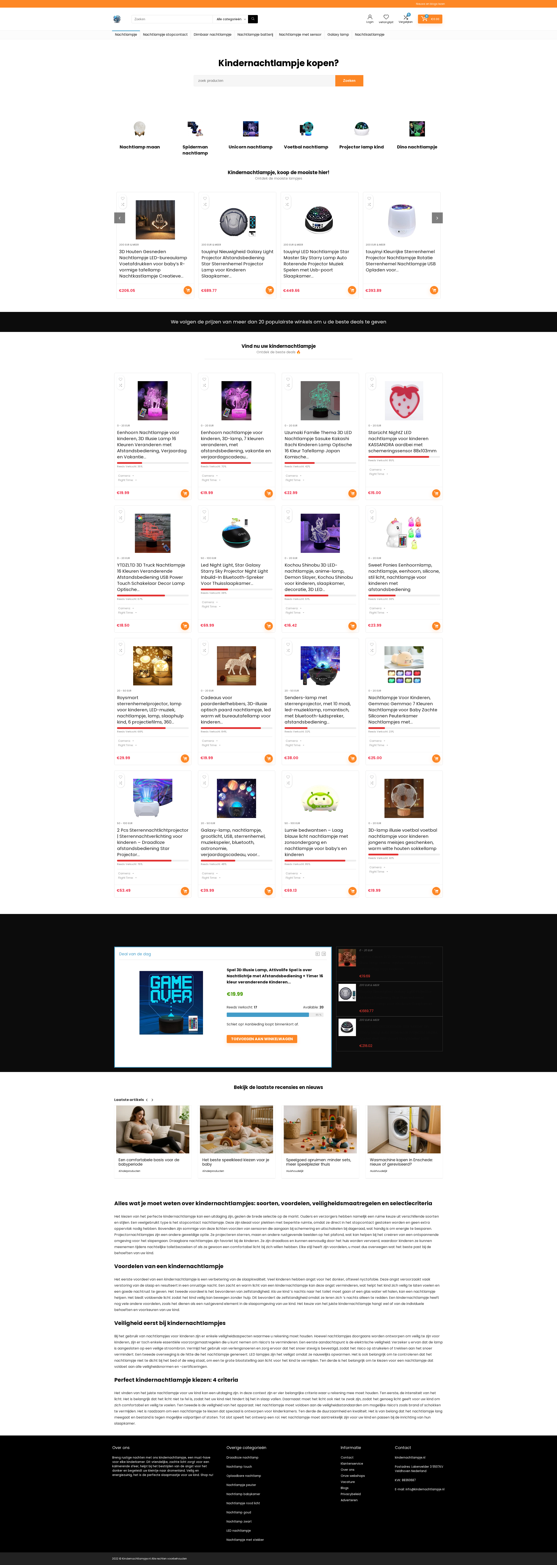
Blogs (345, 1488)
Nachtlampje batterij (255, 34)
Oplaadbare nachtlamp (243, 1476)
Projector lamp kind (361, 147)
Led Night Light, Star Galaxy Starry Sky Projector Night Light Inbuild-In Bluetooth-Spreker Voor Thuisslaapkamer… (234, 574)
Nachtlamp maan (140, 147)
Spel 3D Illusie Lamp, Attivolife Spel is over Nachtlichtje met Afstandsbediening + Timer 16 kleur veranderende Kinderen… (275, 976)
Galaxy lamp (338, 34)
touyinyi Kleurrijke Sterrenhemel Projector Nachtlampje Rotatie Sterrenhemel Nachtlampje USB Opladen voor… (319, 261)
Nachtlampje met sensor (300, 34)
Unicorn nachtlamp (251, 147)
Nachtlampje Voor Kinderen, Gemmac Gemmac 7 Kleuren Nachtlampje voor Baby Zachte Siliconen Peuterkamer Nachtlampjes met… (402, 710)
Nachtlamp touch (239, 1467)
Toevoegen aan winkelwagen (188, 290)
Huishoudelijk (294, 1171)
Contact (347, 1457)
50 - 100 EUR (208, 558)
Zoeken (349, 80)
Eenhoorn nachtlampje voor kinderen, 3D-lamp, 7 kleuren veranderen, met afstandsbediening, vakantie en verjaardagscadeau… (236, 444)
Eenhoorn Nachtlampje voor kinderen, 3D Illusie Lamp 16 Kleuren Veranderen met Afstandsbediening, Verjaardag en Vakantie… (152, 444)
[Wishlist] (386, 17)
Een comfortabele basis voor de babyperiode (149, 1162)
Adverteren (349, 1500)
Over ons (347, 1469)
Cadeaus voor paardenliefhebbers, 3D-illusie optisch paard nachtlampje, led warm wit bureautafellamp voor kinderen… (236, 710)
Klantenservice (352, 1463)
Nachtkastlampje (369, 34)
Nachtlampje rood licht (243, 1503)
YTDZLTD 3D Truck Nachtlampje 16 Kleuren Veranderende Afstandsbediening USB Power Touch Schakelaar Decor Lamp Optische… (151, 577)
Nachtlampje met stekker (245, 1540)
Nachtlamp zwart (239, 1522)
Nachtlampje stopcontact (165, 34)
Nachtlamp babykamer (243, 1494)
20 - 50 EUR (124, 690)
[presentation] (119, 217)
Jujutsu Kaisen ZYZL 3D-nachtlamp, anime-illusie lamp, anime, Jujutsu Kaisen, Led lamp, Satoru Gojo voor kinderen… (396, 962)
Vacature (348, 1482)
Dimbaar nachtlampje (213, 34)
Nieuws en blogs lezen (430, 4)
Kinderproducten (129, 1171)
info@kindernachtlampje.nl (425, 1489)
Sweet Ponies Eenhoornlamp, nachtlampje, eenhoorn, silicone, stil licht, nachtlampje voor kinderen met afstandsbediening (404, 577)
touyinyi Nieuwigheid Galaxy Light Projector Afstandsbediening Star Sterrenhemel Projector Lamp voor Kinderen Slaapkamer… (155, 264)
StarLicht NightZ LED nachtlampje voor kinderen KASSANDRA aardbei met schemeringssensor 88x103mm (402, 441)
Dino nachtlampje (417, 147)
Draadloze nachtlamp (242, 1458)
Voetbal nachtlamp (306, 147)
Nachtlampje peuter (241, 1485)
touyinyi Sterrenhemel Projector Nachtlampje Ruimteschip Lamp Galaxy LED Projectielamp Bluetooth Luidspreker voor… (401, 261)
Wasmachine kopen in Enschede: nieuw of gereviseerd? (401, 1162)
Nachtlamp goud (238, 1512)
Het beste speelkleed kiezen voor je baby (235, 1162)
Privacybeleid (351, 1494)
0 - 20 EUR (123, 425)
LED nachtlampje (238, 1531)
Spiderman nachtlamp (195, 150)
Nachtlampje (126, 34)
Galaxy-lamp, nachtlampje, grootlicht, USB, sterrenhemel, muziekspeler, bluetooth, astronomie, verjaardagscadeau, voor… (233, 842)
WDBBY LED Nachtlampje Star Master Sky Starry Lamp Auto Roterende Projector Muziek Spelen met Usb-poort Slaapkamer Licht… (398, 1032)
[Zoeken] (253, 19)
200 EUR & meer (129, 244)
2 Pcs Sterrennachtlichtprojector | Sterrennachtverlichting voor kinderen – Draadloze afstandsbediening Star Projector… (152, 842)
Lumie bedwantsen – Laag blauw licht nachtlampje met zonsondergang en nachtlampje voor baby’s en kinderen (316, 842)
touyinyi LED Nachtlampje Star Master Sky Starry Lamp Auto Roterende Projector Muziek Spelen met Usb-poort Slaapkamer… (234, 264)
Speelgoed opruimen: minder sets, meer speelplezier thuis (318, 1162)
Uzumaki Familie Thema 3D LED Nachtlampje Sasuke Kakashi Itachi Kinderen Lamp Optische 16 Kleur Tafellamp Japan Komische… (318, 444)
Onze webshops (353, 1476)
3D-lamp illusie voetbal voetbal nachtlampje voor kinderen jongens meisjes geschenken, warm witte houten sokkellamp (402, 839)
